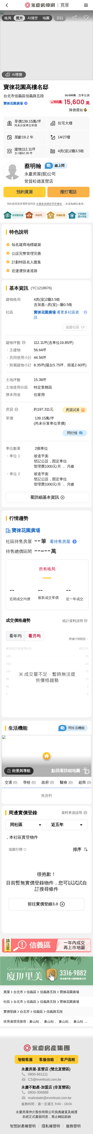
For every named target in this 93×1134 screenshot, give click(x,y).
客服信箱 (46, 1059)
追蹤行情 (15, 849)
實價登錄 (9, 1011)
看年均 (15, 636)
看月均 (34, 636)
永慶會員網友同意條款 (49, 203)
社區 (6, 1001)
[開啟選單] (86, 5)
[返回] (6, 5)
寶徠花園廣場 (26, 530)
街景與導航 (21, 771)
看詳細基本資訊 (44, 497)
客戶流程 (67, 1059)
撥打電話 (68, 192)
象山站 (34, 1021)
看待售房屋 (60, 541)
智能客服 (25, 1059)
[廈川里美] (46, 970)
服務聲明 (73, 1126)
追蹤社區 (72, 327)
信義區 (31, 992)
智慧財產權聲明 (23, 1126)
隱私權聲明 (51, 1126)
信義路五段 (48, 992)
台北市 (18, 992)
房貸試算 (72, 410)
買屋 (6, 992)
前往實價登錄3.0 (43, 904)
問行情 (72, 433)
